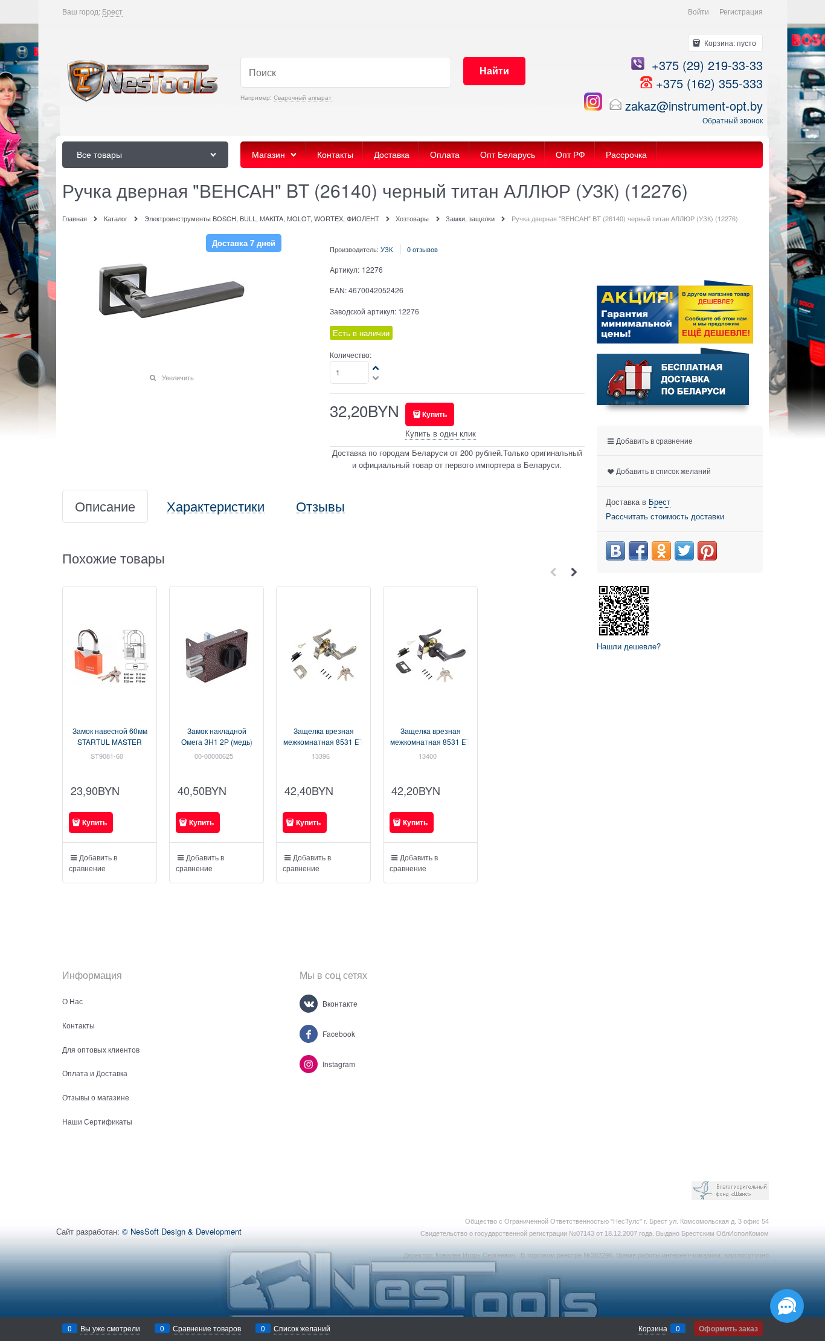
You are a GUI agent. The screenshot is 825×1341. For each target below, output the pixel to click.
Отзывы (320, 506)
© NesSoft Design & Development (182, 1231)
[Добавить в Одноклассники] (661, 550)
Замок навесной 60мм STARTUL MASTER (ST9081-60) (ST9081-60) (109, 747)
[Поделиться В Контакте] (615, 550)
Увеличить (178, 377)
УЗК (386, 249)
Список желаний (302, 1328)
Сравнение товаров (207, 1328)
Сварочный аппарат (303, 97)
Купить (434, 414)
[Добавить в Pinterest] (707, 550)
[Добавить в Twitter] (684, 550)
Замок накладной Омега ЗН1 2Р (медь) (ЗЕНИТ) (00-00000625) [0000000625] (216, 747)
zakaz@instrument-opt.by (694, 105)
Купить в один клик (440, 433)
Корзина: (729, 42)
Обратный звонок (732, 120)
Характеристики (216, 506)
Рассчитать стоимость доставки (665, 516)
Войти (698, 11)
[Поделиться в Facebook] (638, 550)
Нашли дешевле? (629, 646)
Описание (105, 506)
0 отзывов (422, 249)
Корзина (652, 1328)
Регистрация (741, 11)
